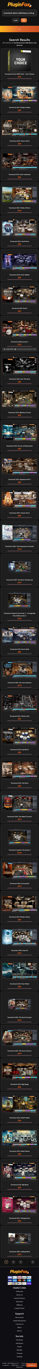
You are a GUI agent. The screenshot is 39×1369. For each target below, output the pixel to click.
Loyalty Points (19, 1308)
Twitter (19, 1347)
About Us (19, 1295)
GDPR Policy (15, 1365)
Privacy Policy (26, 1363)
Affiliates (19, 1305)
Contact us (31, 1365)
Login (16, 20)
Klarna (19, 1331)
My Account (19, 1317)
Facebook (19, 1340)
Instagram (19, 1343)
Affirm (19, 1327)
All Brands (19, 1291)
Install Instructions (19, 1321)
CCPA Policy (24, 1365)
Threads (19, 1353)
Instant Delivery (19, 1298)
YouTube (19, 1357)
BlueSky (19, 1350)
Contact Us (19, 1324)
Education (19, 1301)
